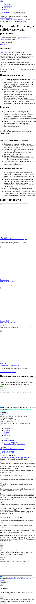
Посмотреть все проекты (8, 372)
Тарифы (6, 432)
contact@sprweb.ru (6, 18)
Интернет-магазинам (11, 442)
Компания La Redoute (7, 281)
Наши (18, 19)
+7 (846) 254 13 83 (8, 12)
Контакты (7, 7)
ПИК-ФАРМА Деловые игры (9, 365)
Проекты (7, 4)
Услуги (6, 439)
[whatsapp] (7, 454)
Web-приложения (9, 440)
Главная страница (6, 19)
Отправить (4, 412)
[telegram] (2, 454)
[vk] (12, 454)
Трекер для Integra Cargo (8, 322)
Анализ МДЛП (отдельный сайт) (14, 444)
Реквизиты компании (7, 418)
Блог (5, 9)
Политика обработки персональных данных (14, 457)
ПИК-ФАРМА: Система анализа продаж (13, 239)
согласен (3, 603)
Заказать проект (20, 12)
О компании (8, 6)
